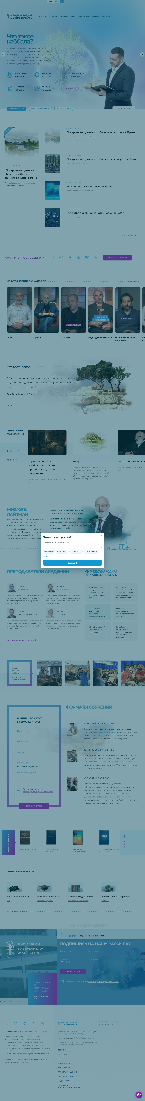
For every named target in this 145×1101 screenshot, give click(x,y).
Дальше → (72, 563)
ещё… (46, 556)
